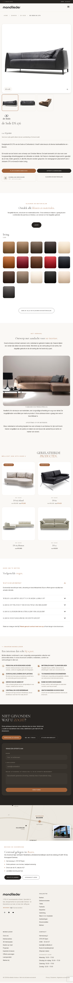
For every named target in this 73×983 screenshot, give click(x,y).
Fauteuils (42, 907)
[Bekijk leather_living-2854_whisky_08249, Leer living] (36, 262)
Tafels (41, 904)
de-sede (23, 15)
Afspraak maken (44, 951)
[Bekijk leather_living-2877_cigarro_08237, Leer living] (50, 248)
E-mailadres (10, 762)
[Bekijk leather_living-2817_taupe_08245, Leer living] (23, 277)
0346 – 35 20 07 (65, 1)
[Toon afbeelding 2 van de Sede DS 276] (27, 102)
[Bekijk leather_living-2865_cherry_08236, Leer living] (23, 262)
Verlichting (42, 913)
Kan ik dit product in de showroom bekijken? (25, 605)
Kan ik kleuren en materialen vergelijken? (24, 611)
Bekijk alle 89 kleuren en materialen (36, 310)
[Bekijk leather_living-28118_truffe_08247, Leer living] (36, 248)
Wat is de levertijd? (12, 583)
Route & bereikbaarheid (46, 948)
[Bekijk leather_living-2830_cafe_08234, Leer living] (9, 277)
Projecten (6, 948)
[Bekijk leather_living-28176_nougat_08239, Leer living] (9, 248)
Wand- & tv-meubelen (46, 916)
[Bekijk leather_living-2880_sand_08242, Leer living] (64, 248)
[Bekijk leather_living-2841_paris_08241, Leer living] (64, 262)
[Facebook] (9, 912)
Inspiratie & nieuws (8, 951)
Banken (41, 897)
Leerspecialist (7, 957)
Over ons (6, 936)
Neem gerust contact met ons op (32, 626)
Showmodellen (43, 922)
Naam (8, 753)
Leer (36, 225)
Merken (41, 925)
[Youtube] (13, 912)
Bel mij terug (30, 737)
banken (14, 15)
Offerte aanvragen (8, 954)
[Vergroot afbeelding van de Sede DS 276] (67, 89)
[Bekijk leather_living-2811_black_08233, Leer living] (50, 277)
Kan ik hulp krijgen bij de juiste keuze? (21, 618)
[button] (68, 6)
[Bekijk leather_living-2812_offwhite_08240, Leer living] (36, 277)
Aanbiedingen (43, 919)
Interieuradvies (7, 939)
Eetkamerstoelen (44, 900)
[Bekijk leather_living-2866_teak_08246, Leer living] (9, 262)
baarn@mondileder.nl (45, 945)
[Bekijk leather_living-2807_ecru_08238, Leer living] (64, 277)
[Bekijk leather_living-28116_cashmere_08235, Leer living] (23, 248)
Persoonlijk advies (11, 737)
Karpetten (42, 910)
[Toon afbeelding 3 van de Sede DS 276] (45, 102)
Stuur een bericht (48, 737)
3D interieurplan (8, 942)
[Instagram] (4, 912)
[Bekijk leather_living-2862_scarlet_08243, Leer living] (50, 262)
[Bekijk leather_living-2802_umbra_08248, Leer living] (9, 292)
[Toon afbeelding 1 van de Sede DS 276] (10, 102)
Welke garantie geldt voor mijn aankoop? (24, 598)
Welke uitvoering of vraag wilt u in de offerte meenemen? (29, 771)
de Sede (21, 144)
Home (6, 15)
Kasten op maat (8, 945)
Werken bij (6, 960)
